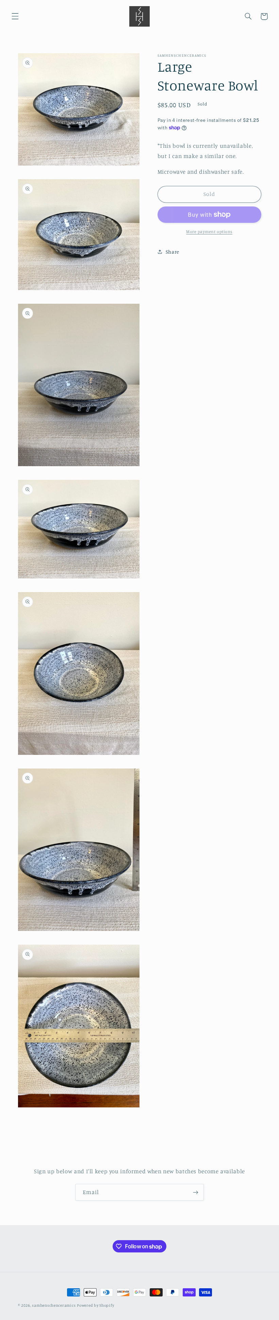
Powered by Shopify (95, 1305)
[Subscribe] (195, 1192)
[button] (15, 16)
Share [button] (172, 252)
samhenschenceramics (54, 1305)
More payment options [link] (209, 231)
